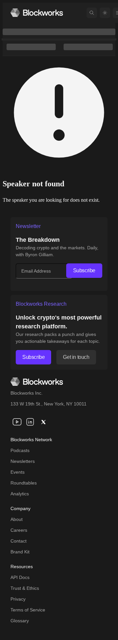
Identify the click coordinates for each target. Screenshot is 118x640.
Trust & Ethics (24, 588)
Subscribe (84, 270)
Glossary (19, 620)
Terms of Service (27, 609)
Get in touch (76, 357)
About (16, 519)
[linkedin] (30, 421)
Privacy (18, 599)
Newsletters (22, 461)
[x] (43, 421)
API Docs (20, 577)
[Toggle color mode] (105, 13)
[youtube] (17, 421)
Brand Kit (20, 551)
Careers (18, 530)
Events (17, 472)
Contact (18, 541)
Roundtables (23, 482)
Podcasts (20, 450)
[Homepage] (36, 13)
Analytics (19, 493)
